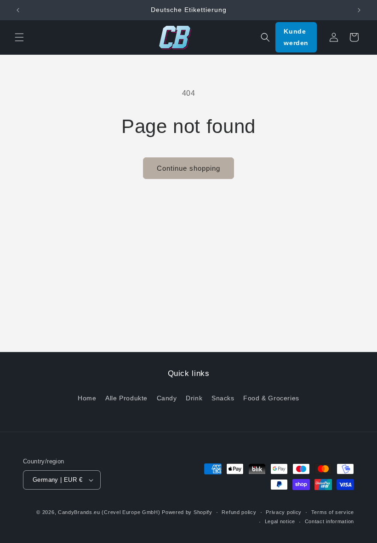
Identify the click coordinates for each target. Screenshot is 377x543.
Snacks (222, 398)
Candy (167, 398)
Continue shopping (188, 168)
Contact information (329, 521)
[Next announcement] (359, 10)
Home (87, 398)
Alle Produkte (126, 398)
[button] (19, 37)
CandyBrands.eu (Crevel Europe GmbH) (109, 512)
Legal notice (280, 521)
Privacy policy (284, 512)
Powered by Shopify (187, 512)
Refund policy (239, 512)
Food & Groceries (271, 398)
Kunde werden (296, 37)
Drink (194, 398)
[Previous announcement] (18, 10)
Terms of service (332, 512)
